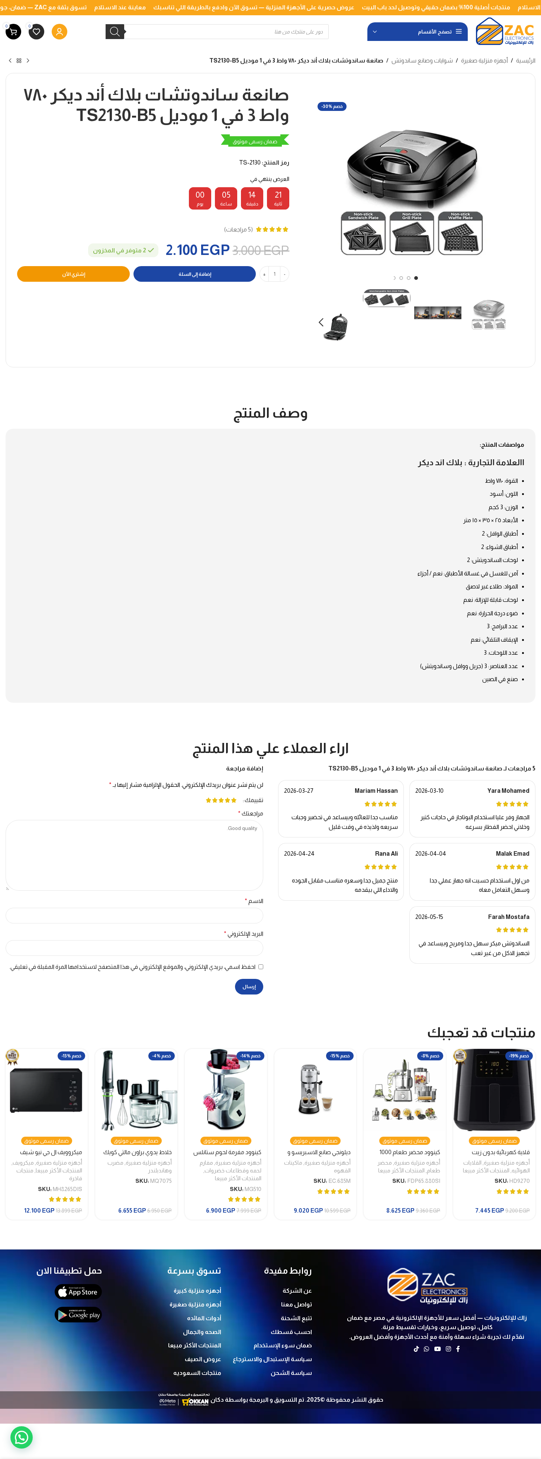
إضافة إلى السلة (194, 274)
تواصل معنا (296, 1304)
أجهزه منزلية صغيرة (484, 60)
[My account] (59, 31)
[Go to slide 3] (401, 278)
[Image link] (428, 1284)
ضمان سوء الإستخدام (283, 1345)
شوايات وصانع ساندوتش (422, 60)
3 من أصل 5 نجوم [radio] (221, 800)
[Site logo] (505, 31)
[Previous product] (27, 61)
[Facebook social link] (458, 1349)
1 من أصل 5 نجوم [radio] (234, 800)
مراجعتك (250, 813)
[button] (503, 322)
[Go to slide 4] (394, 278)
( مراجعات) (238, 229)
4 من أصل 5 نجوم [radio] (215, 800)
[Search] (115, 31)
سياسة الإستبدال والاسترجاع (272, 1359)
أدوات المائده (204, 1318)
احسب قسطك (291, 1332)
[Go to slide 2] (408, 278)
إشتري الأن (73, 274)
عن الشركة (297, 1290)
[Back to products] (19, 61)
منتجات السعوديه (197, 1373)
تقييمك (254, 800)
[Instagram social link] (448, 1349)
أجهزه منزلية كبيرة (197, 1290)
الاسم (254, 901)
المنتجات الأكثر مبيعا (486, 1170)
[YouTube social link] (437, 1349)
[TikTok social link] (416, 1349)
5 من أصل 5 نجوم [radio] (209, 800)
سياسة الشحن (291, 1373)
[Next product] (10, 61)
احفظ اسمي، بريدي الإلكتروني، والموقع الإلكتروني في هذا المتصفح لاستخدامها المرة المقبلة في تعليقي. (132, 967)
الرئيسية (525, 60)
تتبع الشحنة (296, 1318)
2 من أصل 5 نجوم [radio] (228, 800)
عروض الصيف (203, 1359)
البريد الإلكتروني (243, 933)
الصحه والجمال (202, 1332)
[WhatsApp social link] (427, 1349)
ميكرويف (23, 1162)
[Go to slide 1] (416, 278)
